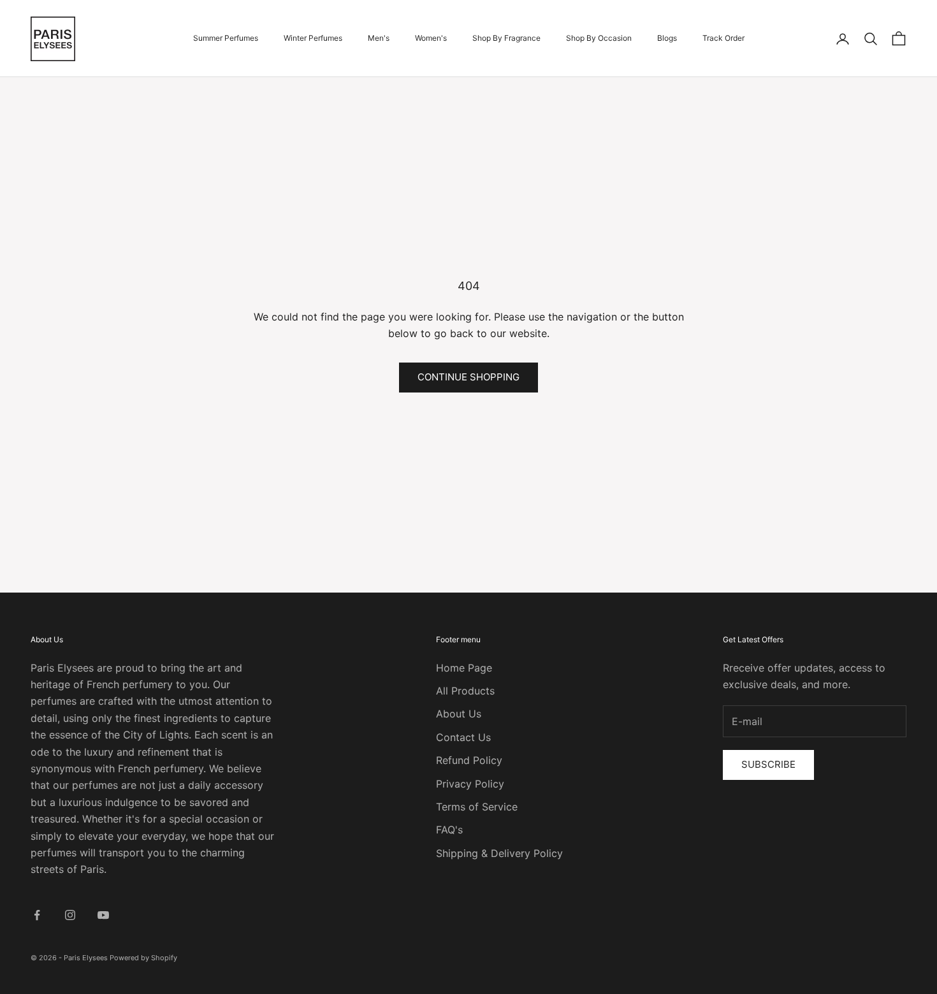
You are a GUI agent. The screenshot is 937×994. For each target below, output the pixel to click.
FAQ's (449, 829)
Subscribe (768, 764)
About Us (458, 713)
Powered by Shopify (143, 957)
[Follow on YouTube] (103, 915)
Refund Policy (469, 760)
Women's (431, 38)
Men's (378, 38)
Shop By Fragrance (506, 38)
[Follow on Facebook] (37, 915)
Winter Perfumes (313, 38)
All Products (465, 690)
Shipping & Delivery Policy (499, 853)
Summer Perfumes (225, 38)
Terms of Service (477, 806)
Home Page (464, 667)
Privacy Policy (470, 783)
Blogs (667, 38)
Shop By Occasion (599, 38)
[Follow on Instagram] (70, 915)
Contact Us (463, 737)
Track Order (723, 38)
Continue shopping (468, 377)
